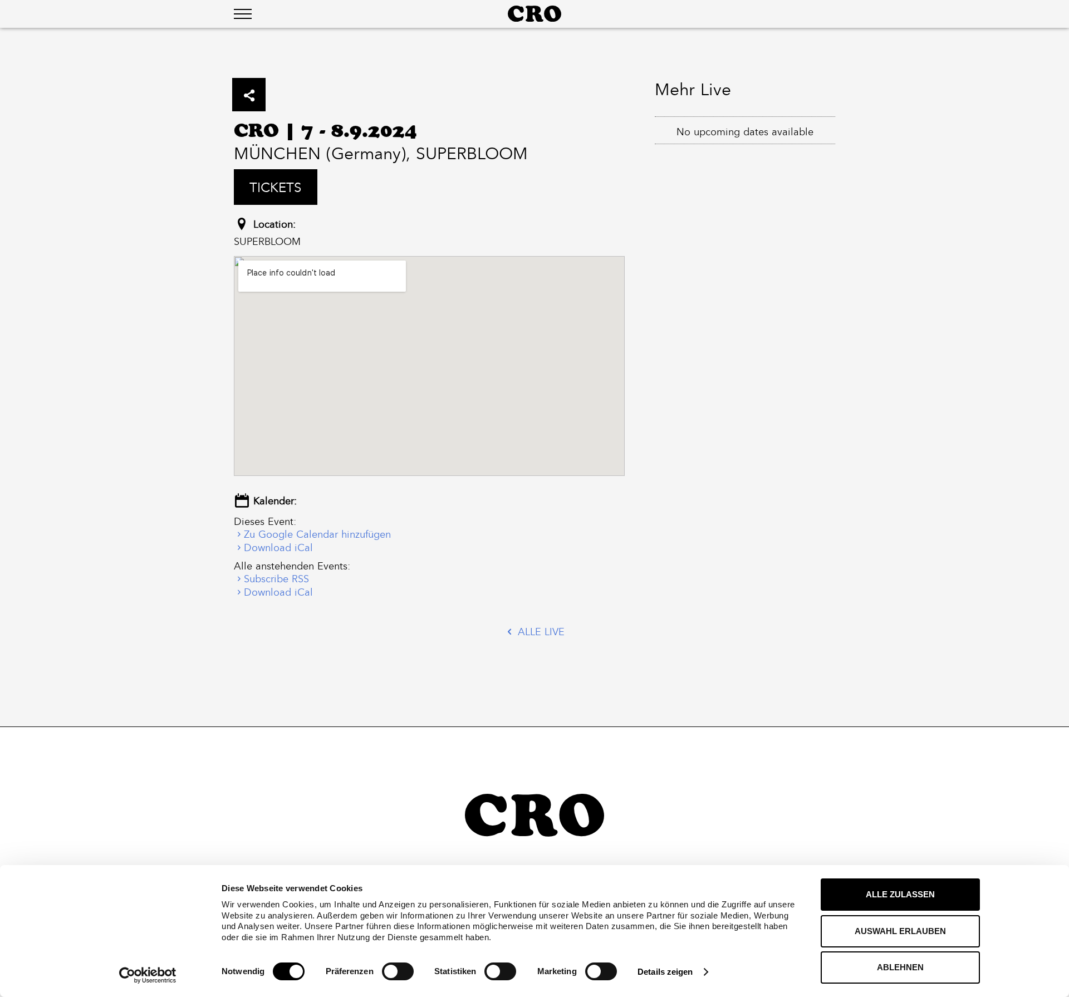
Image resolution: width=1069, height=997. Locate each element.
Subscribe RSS (276, 579)
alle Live (539, 631)
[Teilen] (249, 94)
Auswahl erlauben (900, 931)
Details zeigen (665, 971)
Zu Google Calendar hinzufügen (317, 534)
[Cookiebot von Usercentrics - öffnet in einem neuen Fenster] (148, 975)
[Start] (534, 815)
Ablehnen (900, 967)
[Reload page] (534, 14)
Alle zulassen (900, 894)
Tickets (275, 187)
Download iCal (278, 547)
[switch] (398, 971)
